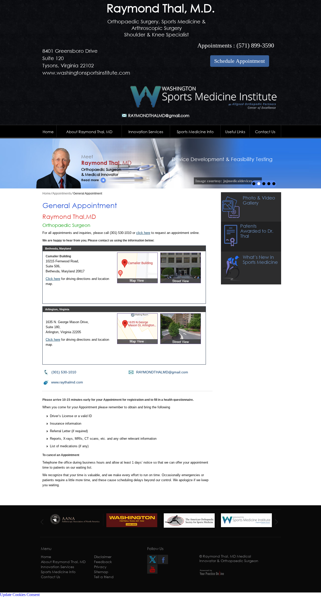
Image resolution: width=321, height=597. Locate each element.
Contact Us (265, 131)
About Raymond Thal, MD (89, 131)
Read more (90, 180)
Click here (53, 279)
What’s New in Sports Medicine (260, 259)
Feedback (103, 561)
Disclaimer (102, 556)
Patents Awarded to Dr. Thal (256, 231)
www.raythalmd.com (67, 382)
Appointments (61, 193)
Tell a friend (104, 576)
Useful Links (235, 131)
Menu (46, 548)
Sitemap (101, 571)
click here (143, 233)
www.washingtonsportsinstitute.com (86, 73)
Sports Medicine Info (195, 131)
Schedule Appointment (239, 61)
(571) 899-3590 (255, 45)
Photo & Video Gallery (259, 200)
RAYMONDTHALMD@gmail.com (158, 115)
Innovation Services (145, 131)
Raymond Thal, (106, 162)
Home (48, 131)
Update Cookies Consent (20, 594)
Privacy (100, 566)
